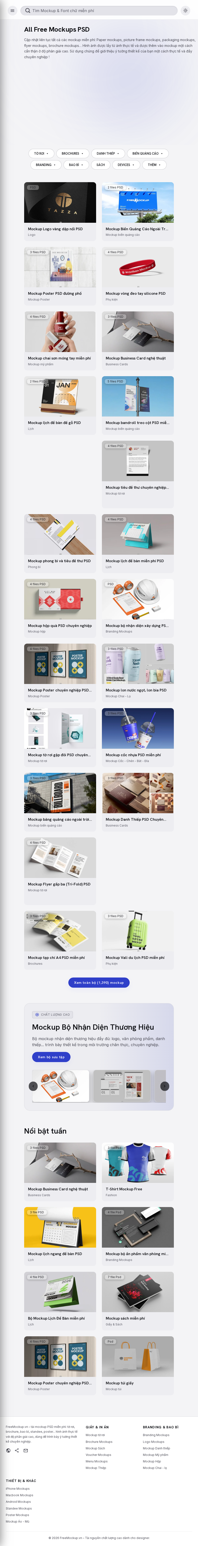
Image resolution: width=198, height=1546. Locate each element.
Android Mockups (18, 1501)
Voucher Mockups (98, 1455)
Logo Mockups (153, 1442)
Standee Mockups (19, 1508)
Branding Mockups (156, 1435)
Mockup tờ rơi (95, 1435)
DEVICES (124, 165)
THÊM (152, 165)
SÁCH (101, 165)
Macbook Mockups (19, 1495)
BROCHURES (70, 153)
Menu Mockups (97, 1461)
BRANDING (43, 165)
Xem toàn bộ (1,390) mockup (99, 982)
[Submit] (28, 10)
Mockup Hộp (152, 1461)
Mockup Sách (95, 1448)
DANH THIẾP (106, 153)
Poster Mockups (17, 1515)
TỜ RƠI (39, 153)
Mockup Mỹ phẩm (155, 1455)
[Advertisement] (111, 99)
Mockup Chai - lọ (155, 1468)
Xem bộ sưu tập (51, 1057)
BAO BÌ (74, 165)
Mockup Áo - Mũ (17, 1521)
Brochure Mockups (99, 1442)
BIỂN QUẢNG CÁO (146, 153)
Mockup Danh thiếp (156, 1448)
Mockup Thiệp (96, 1468)
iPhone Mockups (18, 1488)
